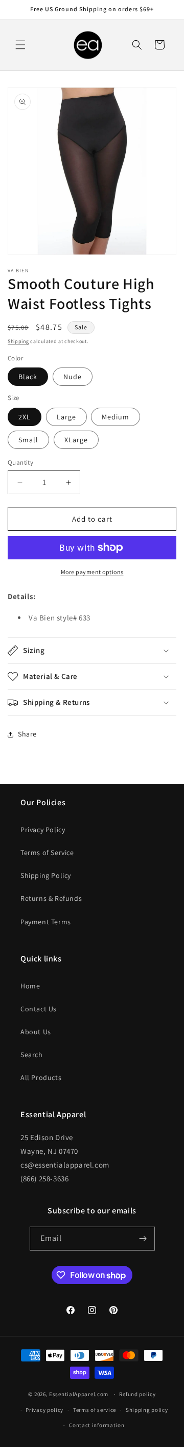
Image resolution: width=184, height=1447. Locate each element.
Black (27, 376)
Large (66, 416)
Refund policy (137, 1394)
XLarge (76, 439)
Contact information (96, 1425)
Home (30, 985)
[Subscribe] (143, 1239)
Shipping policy (147, 1409)
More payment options (92, 572)
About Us (35, 1031)
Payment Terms (45, 921)
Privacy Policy (42, 829)
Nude (72, 376)
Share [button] (27, 734)
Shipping (18, 341)
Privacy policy (44, 1409)
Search (31, 1054)
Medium (115, 416)
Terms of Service (47, 852)
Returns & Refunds (51, 898)
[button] (20, 45)
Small (28, 439)
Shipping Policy (45, 875)
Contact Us (38, 1008)
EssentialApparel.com (78, 1394)
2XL (24, 416)
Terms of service (94, 1409)
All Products (40, 1077)
